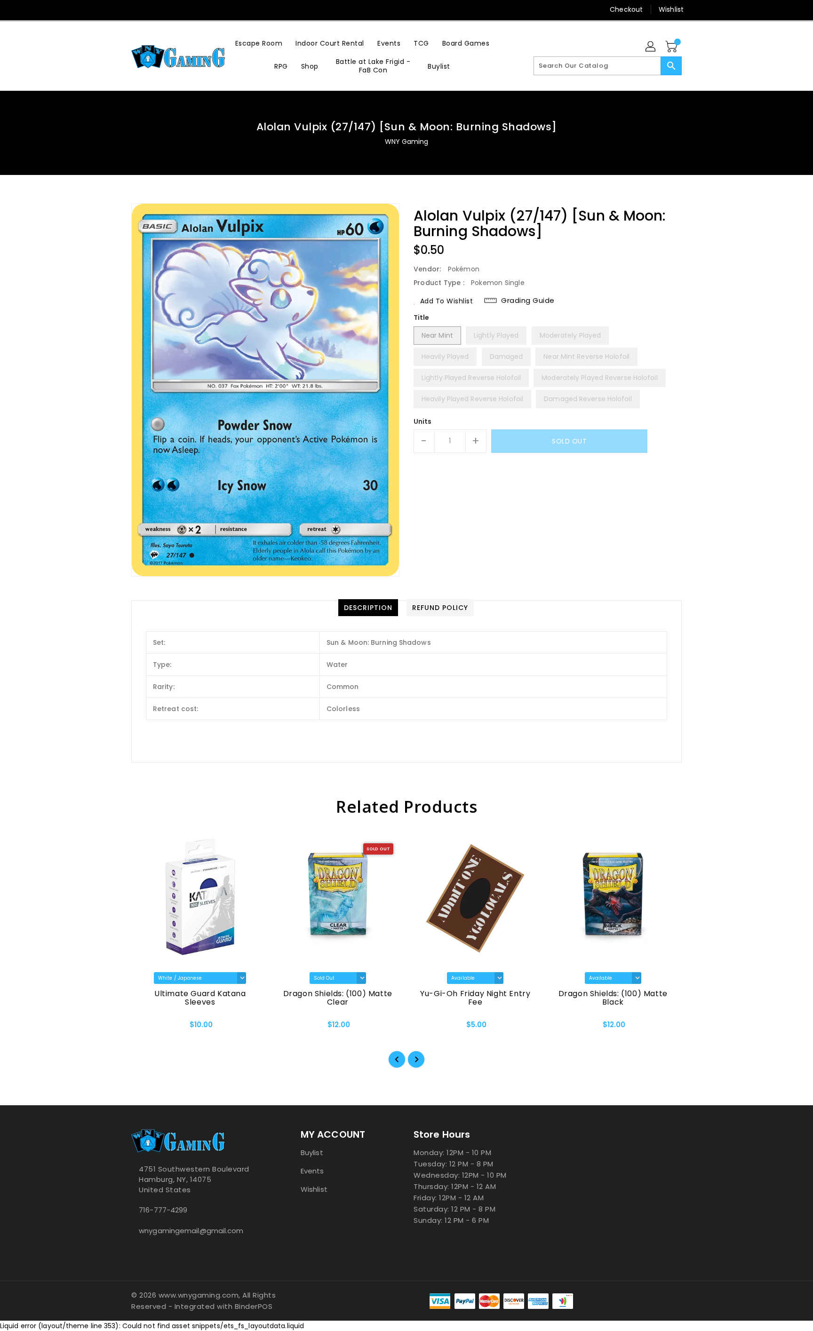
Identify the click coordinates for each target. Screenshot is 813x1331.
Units (423, 421)
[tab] (368, 607)
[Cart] (672, 47)
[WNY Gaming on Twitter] (136, 9)
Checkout (626, 9)
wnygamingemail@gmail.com (191, 1231)
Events (312, 1171)
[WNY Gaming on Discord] (154, 9)
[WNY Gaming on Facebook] (118, 9)
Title (422, 317)
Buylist (312, 1152)
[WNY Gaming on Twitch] (172, 9)
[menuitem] (259, 43)
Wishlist (671, 9)
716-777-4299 (163, 1210)
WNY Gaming (407, 141)
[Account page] (651, 47)
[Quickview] (146, 1027)
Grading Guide (528, 300)
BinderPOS (254, 1306)
